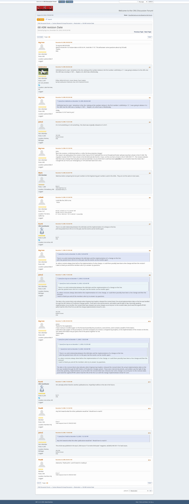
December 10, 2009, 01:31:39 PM (64, 148)
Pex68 (40, 408)
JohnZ (40, 122)
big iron (41, 42)
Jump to (126, 491)
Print (149, 37)
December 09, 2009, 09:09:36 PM (64, 42)
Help (137, 502)
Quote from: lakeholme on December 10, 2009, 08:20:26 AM (74, 101)
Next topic (147, 32)
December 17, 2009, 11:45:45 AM (64, 381)
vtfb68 (40, 197)
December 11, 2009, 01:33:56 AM (64, 250)
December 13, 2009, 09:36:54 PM (64, 321)
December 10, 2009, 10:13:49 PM (64, 197)
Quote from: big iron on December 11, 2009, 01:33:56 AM (73, 278)
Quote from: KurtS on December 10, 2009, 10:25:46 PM (73, 254)
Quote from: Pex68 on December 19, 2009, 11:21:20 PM (73, 436)
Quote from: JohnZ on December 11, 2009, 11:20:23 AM (73, 339)
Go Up (39, 483)
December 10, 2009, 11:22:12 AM (64, 122)
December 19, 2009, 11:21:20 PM (64, 408)
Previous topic (138, 32)
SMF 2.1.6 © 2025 (39, 502)
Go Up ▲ (151, 502)
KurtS (40, 224)
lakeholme (42, 67)
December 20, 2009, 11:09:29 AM (64, 432)
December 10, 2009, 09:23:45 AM (64, 97)
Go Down (40, 37)
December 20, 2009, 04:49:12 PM (64, 459)
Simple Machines (49, 502)
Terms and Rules (143, 502)
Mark (40, 173)
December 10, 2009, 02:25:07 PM (64, 173)
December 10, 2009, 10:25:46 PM (64, 223)
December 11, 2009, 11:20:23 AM (64, 274)
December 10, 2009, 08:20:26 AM (64, 67)
